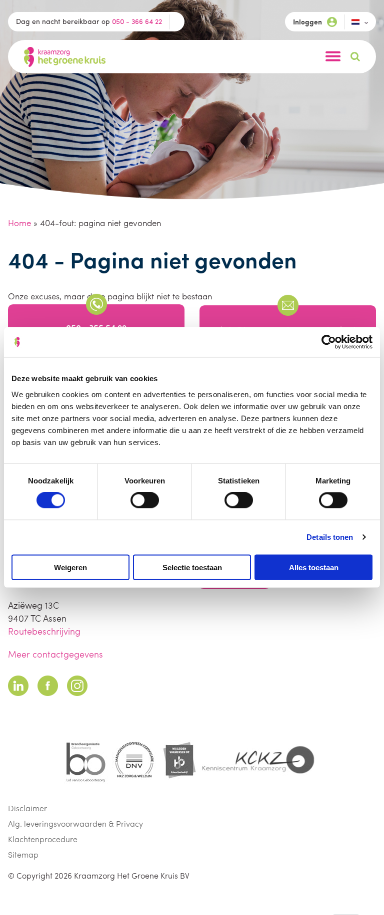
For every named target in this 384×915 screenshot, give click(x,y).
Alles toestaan (313, 567)
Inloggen (307, 21)
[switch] (144, 500)
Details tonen (329, 537)
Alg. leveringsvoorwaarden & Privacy (75, 823)
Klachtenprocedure (43, 839)
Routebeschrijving (44, 631)
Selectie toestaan (192, 567)
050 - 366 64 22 (137, 21)
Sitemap (23, 854)
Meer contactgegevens (55, 654)
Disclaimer (27, 808)
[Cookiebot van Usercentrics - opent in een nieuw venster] (328, 342)
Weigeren (70, 567)
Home (19, 223)
